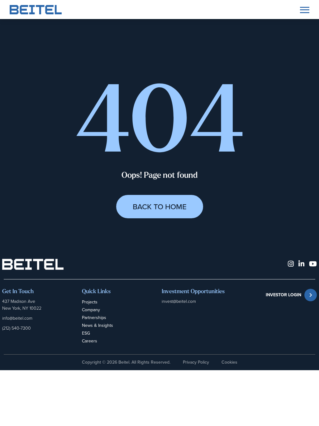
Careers (89, 341)
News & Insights (97, 325)
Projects (90, 302)
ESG (86, 333)
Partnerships (94, 317)
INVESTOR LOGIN (283, 295)
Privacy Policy (196, 362)
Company (91, 310)
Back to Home (160, 206)
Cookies (229, 362)
